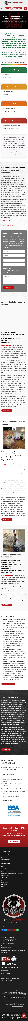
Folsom (17, 995)
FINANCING (8, 8)
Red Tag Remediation (6, 857)
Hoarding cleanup (6, 345)
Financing (3, 868)
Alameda (9, 995)
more (17, 724)
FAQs (2, 890)
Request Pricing (7, 410)
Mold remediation (6, 575)
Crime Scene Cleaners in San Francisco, (14, 1002)
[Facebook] (2, 930)
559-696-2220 (11, 947)
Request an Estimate (8, 684)
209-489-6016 (14, 954)
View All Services (5, 859)
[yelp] (8, 930)
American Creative (20, 1015)
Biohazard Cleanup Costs (10, 223)
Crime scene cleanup (7, 463)
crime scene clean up (18, 722)
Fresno (13, 995)
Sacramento (13, 996)
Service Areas (4, 882)
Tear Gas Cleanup (5, 856)
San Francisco (19, 996)
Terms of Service (17, 1018)
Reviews (3, 886)
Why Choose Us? (5, 870)
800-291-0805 (18, 8)
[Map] (17, 930)
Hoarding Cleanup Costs (10, 220)
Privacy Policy (4, 884)
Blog (2, 881)
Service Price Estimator (7, 871)
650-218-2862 (4, 952)
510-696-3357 (17, 949)
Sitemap (3, 888)
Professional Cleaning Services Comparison (12, 873)
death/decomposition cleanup (10, 465)
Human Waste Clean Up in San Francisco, (15, 1004)
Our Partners (4, 879)
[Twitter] (5, 930)
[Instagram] (11, 930)
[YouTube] (14, 930)
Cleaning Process (5, 875)
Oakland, (15, 1003)
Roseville (7, 996)
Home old (3, 866)
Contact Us (4, 877)
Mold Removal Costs (8, 225)
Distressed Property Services (8, 854)
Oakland (21, 995)
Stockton (8, 997)
